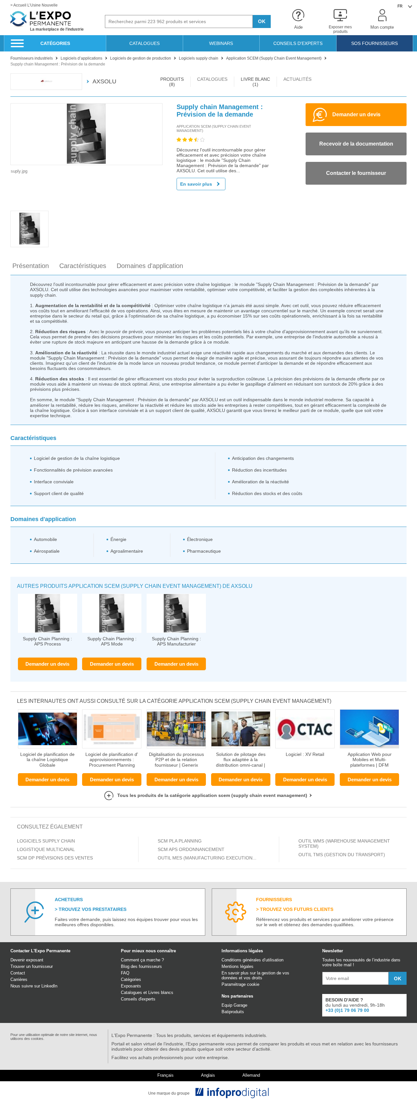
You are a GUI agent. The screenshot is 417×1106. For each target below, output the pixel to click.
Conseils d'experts (138, 999)
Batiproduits (233, 1011)
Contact (17, 973)
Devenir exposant (26, 959)
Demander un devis (47, 664)
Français (165, 1075)
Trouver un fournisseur (31, 966)
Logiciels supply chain (46, 841)
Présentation (30, 265)
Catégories (131, 979)
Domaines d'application (150, 265)
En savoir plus (196, 184)
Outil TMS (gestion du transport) (341, 854)
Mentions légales (237, 966)
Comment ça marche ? (142, 959)
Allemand (251, 1075)
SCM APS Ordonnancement (191, 849)
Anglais (208, 1075)
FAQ (125, 973)
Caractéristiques (82, 265)
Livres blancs (160, 992)
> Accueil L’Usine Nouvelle (34, 5)
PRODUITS (172, 82)
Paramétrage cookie (240, 984)
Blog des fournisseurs (141, 966)
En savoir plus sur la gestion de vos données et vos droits (255, 975)
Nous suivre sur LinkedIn (33, 986)
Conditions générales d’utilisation (252, 959)
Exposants (131, 986)
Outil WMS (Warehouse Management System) (344, 843)
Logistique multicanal (46, 849)
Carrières (18, 979)
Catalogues (131, 992)
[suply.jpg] (86, 134)
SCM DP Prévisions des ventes (55, 857)
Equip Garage (234, 1005)
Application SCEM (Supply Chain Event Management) (214, 128)
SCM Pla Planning (180, 841)
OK (262, 21)
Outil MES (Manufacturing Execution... (207, 857)
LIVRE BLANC (255, 82)
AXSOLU (104, 81)
